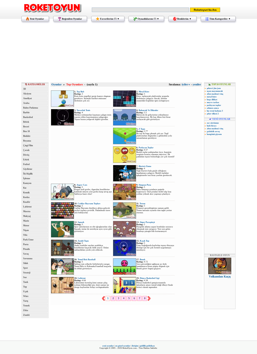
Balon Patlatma (30, 107)
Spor (25, 268)
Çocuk (26, 150)
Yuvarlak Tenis (83, 110)
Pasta (25, 244)
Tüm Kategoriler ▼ (220, 18)
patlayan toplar (214, 105)
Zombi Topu (83, 241)
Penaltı (26, 249)
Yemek (26, 305)
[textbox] (140, 10)
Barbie (26, 112)
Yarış (25, 301)
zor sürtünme (213, 123)
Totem (142, 203)
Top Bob (80, 91)
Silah (25, 263)
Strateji (26, 272)
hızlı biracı (211, 126)
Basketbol (28, 117)
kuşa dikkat (212, 99)
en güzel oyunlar (122, 346)
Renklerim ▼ (184, 18)
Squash (81, 222)
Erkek (26, 159)
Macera (26, 211)
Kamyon (27, 183)
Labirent (27, 206)
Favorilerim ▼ (109, 18)
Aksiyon (27, 93)
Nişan (26, 230)
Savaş (26, 253)
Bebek (26, 122)
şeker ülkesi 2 (213, 113)
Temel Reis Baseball (86, 259)
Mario (26, 220)
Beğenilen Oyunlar (72, 18)
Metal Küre (144, 91)
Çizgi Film (28, 145)
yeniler (197, 84)
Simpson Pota (145, 185)
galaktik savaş (213, 131)
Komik (26, 192)
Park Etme (28, 239)
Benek (142, 259)
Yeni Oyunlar (37, 18)
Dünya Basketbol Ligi (149, 278)
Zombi (26, 315)
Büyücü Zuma (145, 166)
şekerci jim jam (214, 88)
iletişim (135, 346)
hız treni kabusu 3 (215, 111)
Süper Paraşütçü (147, 222)
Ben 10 (26, 131)
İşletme (26, 178)
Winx (25, 296)
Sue (25, 277)
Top (25, 286)
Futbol (26, 164)
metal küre (212, 97)
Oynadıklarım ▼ (148, 18)
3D (24, 89)
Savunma (27, 258)
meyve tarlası (213, 102)
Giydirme (27, 169)
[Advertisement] (128, 53)
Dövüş (26, 155)
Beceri (26, 126)
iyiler (186, 84)
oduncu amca (213, 108)
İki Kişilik (28, 173)
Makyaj (27, 216)
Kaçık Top (144, 241)
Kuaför (26, 202)
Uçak (25, 291)
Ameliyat (27, 98)
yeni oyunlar (108, 346)
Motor (26, 225)
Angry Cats (82, 185)
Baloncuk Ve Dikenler (148, 110)
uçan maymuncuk (215, 91)
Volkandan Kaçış (220, 276)
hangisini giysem (214, 134)
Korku (26, 197)
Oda (25, 235)
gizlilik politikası (147, 346)
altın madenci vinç (215, 94)
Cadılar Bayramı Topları (89, 203)
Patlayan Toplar (146, 147)
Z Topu (142, 129)
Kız (24, 188)
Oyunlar (56, 84)
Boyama (27, 140)
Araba (26, 103)
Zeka (25, 310)
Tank (25, 282)
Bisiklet (26, 136)
